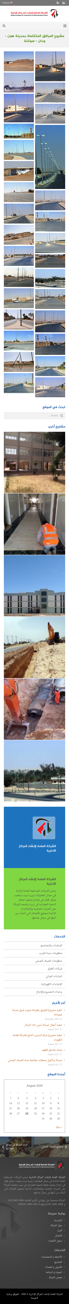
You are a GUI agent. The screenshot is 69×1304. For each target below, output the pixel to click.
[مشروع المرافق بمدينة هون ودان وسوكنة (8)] (50, 321)
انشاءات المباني (53, 976)
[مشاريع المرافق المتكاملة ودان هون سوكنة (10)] (18, 61)
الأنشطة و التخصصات (51, 1257)
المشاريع (58, 1262)
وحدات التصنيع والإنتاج (49, 992)
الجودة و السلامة (54, 1272)
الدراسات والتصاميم (51, 945)
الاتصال (58, 1236)
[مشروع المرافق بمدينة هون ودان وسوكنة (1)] (50, 157)
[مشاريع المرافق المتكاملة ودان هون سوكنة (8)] (50, 299)
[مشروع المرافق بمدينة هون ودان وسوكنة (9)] (18, 277)
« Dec (59, 1127)
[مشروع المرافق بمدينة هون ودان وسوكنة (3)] (18, 131)
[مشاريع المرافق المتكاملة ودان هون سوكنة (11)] (18, 171)
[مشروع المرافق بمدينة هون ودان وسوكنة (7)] (50, 66)
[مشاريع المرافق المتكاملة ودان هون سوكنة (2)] (18, 149)
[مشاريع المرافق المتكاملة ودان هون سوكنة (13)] (18, 298)
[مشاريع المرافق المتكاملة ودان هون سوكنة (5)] (18, 256)
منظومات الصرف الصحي (48, 961)
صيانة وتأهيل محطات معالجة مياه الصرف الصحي (35, 1060)
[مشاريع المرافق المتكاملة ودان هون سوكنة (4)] (50, 366)
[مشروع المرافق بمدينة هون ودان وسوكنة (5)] (50, 261)
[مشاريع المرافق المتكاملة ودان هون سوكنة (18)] (18, 383)
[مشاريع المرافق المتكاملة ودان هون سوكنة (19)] (50, 243)
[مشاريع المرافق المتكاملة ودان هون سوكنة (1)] (18, 192)
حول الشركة (56, 1225)
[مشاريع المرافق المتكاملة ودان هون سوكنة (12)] (18, 82)
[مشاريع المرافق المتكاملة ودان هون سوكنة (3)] (18, 213)
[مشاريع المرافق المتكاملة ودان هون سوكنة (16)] (50, 113)
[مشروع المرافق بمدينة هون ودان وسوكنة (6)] (18, 108)
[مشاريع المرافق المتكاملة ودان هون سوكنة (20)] (50, 200)
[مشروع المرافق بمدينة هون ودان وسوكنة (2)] (50, 344)
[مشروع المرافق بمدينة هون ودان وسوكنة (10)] (50, 278)
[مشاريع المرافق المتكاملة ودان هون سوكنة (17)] (50, 92)
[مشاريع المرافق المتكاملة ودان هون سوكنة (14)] (18, 319)
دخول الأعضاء (55, 1241)
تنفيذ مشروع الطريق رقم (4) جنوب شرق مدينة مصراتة (37, 1012)
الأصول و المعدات (53, 1267)
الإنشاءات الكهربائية (51, 984)
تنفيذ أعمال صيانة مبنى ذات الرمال (43, 1025)
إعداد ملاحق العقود (52, 1050)
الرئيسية (58, 1220)
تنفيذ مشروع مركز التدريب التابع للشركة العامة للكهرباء (37, 1037)
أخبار (59, 1231)
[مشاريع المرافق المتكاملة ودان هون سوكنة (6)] (18, 340)
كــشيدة (34, 1298)
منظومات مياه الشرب (50, 953)
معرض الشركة (55, 1277)
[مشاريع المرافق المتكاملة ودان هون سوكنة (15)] (18, 362)
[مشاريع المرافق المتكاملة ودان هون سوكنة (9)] (50, 387)
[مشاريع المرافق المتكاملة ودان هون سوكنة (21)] (18, 234)
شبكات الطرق (55, 968)
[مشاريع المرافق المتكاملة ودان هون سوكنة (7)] (50, 221)
